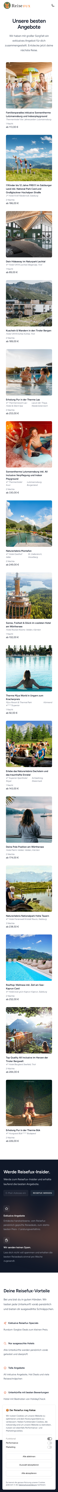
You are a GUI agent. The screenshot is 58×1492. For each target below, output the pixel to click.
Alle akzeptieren (29, 1473)
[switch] (49, 1438)
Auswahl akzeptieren (29, 1465)
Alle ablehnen (29, 1456)
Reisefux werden (42, 1193)
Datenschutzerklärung (28, 1485)
